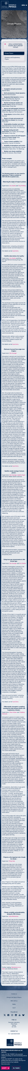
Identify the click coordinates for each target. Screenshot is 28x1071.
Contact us (14, 994)
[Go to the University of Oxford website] (10, 1042)
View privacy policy (5, 1064)
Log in (14, 1008)
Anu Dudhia (12, 186)
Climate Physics (9, 53)
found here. (15, 702)
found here (15, 251)
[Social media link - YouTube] (19, 1015)
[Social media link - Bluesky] (23, 1015)
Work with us (14, 1001)
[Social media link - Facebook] (8, 1015)
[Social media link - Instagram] (12, 1015)
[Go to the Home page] (18, 1042)
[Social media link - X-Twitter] (5, 1015)
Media (14, 1004)
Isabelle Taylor (21, 475)
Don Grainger (13, 353)
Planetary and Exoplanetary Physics (12, 58)
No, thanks (16, 1068)
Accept (4, 1068)
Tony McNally (22, 186)
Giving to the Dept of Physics (14, 997)
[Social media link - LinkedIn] (16, 1015)
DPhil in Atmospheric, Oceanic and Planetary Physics (15, 45)
